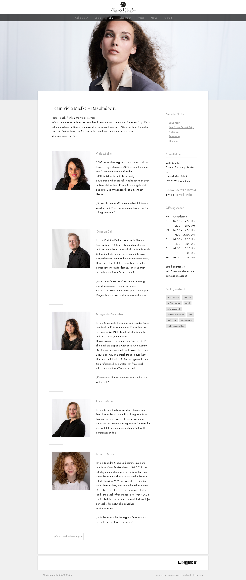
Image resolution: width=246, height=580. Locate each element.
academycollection (175, 314)
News (154, 17)
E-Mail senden (184, 194)
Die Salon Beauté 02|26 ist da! (186, 127)
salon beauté (173, 297)
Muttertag (174, 136)
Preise (141, 17)
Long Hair (174, 122)
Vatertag (174, 131)
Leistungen (125, 17)
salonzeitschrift (173, 308)
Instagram (198, 574)
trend (187, 303)
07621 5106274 (186, 190)
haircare (187, 297)
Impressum (161, 574)
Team (110, 17)
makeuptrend (186, 320)
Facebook (186, 574)
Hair (190, 314)
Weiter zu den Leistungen (68, 536)
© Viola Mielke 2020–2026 (57, 574)
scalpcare (171, 320)
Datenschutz (174, 574)
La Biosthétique (173, 303)
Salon (98, 17)
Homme (173, 141)
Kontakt (168, 17)
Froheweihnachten (175, 326)
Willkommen (81, 17)
